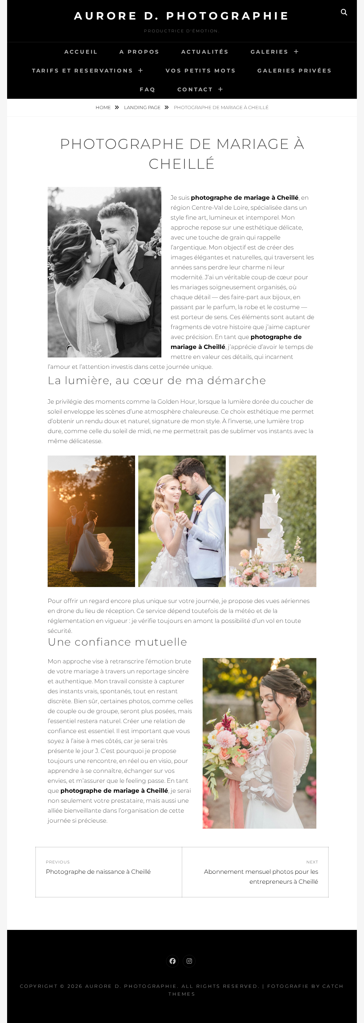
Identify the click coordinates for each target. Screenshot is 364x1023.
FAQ (148, 89)
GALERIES (270, 51)
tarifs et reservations (83, 70)
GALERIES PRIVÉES (294, 70)
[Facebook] (172, 961)
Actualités (205, 51)
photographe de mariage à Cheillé (245, 197)
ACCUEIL (81, 51)
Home (104, 107)
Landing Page (143, 107)
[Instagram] (189, 961)
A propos (139, 51)
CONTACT (195, 89)
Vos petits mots (201, 70)
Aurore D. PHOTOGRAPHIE (182, 15)
